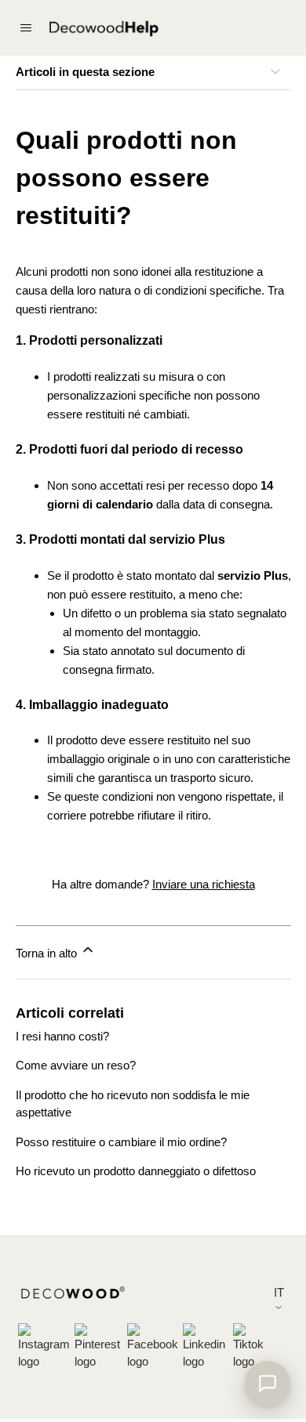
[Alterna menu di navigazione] (26, 28)
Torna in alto (48, 953)
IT (279, 1292)
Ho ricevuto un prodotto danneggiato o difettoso (136, 1171)
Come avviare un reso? (76, 1065)
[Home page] (104, 29)
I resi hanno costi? (62, 1036)
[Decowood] (73, 1295)
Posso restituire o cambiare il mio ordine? (121, 1142)
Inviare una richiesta (203, 884)
